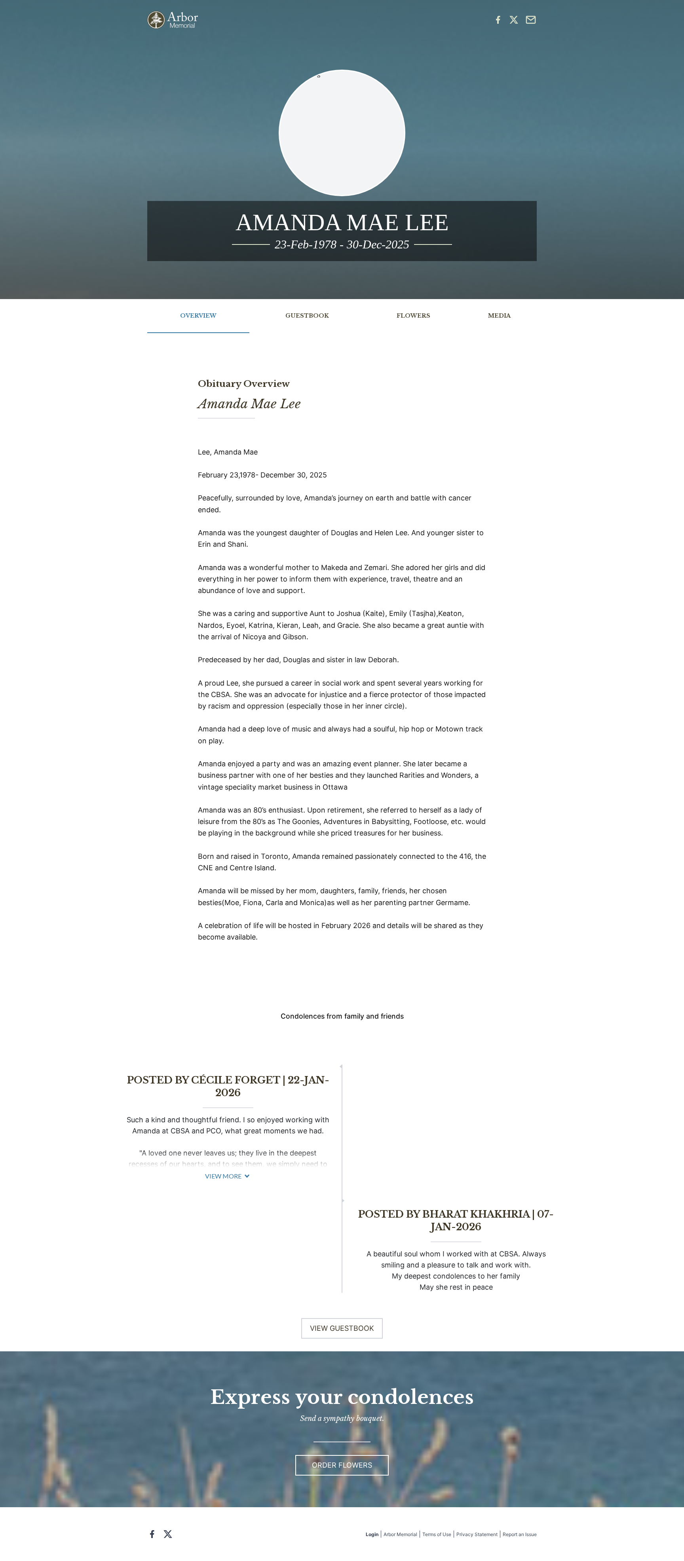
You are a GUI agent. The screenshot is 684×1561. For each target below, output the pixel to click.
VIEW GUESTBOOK (342, 1328)
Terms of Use (436, 1534)
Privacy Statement (477, 1534)
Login (372, 1534)
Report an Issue (520, 1534)
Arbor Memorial (400, 1534)
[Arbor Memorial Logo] (172, 20)
